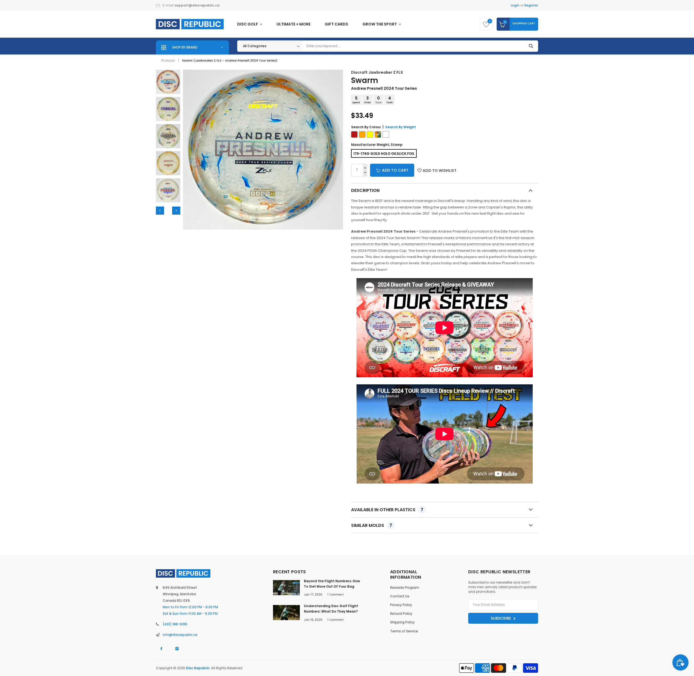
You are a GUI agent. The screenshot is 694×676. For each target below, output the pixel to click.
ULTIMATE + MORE (293, 24)
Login (515, 5)
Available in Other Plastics (387, 510)
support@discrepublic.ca (197, 5)
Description (365, 190)
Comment (335, 595)
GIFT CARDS (336, 24)
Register (531, 5)
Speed (356, 99)
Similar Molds (371, 525)
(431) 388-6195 (175, 624)
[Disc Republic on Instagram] (177, 648)
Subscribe (501, 618)
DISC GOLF (248, 24)
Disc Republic (198, 668)
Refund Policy (401, 613)
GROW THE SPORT (380, 24)
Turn (378, 99)
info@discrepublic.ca (180, 634)
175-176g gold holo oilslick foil (384, 153)
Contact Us (399, 596)
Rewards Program (404, 587)
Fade (390, 99)
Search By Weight (400, 127)
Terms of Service (404, 631)
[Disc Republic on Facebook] (161, 648)
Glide (367, 99)
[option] (168, 82)
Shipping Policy (402, 622)
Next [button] (176, 211)
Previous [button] (160, 211)
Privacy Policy (401, 605)
